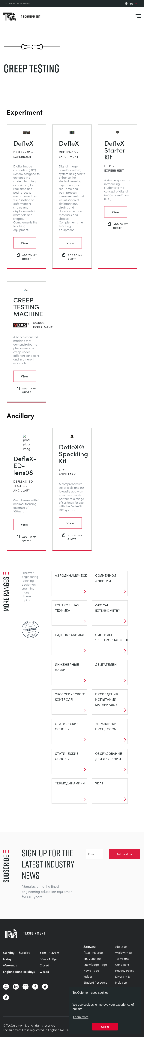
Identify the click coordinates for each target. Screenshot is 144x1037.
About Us (121, 946)
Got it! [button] (105, 1026)
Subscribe (124, 854)
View (24, 243)
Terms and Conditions (122, 961)
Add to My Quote (29, 257)
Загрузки (89, 946)
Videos (87, 976)
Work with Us (123, 952)
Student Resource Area (95, 985)
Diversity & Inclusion (122, 979)
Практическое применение (93, 955)
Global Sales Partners (17, 3)
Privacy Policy (124, 970)
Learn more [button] (80, 1017)
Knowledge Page (95, 964)
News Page (91, 970)
